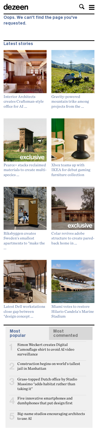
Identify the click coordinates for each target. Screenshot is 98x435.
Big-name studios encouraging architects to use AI (51, 415)
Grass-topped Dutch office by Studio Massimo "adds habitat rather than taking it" (47, 381)
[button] (81, 6)
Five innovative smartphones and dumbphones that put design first (45, 400)
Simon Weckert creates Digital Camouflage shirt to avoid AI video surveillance (45, 346)
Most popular (18, 333)
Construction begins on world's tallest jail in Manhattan (48, 365)
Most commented (65, 333)
